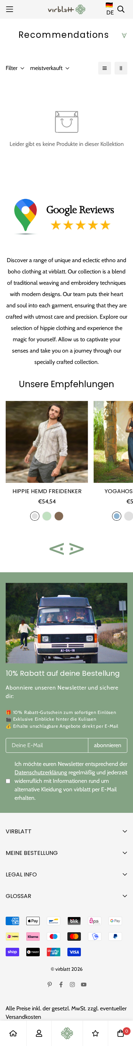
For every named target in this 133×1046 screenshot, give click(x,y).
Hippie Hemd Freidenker (47, 491)
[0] (120, 1033)
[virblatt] (66, 9)
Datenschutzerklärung (41, 772)
